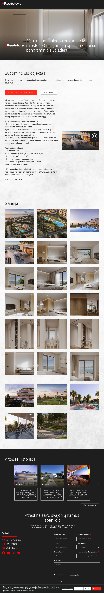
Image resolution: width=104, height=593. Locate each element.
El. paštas (57, 543)
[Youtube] (8, 553)
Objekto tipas (58, 552)
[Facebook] (3, 553)
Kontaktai (49, 92)
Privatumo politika (74, 575)
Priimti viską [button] (96, 589)
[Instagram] (13, 553)
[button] (100, 3)
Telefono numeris (84, 535)
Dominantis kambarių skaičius (88, 552)
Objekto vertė (82, 543)
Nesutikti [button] (87, 589)
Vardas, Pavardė (59, 535)
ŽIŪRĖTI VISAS (90, 505)
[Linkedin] (18, 553)
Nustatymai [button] (78, 589)
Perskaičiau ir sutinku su (67, 575)
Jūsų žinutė (58, 560)
